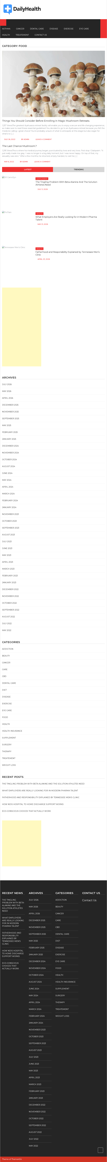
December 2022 (10, 589)
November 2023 (10, 514)
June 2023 (7, 548)
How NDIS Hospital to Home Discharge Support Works (33, 804)
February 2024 (10, 500)
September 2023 (10, 528)
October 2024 (9, 459)
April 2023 (7, 562)
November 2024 (10, 453)
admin (26, 139)
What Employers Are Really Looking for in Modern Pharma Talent (40, 790)
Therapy (6, 751)
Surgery (6, 744)
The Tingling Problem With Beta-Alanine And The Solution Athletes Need (43, 784)
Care (4, 669)
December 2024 (10, 446)
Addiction (7, 649)
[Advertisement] (21, 327)
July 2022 (7, 623)
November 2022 (10, 596)
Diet (4, 690)
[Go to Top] (100, 1150)
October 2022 (9, 603)
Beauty (6, 656)
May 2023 (6, 555)
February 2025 (10, 432)
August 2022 (8, 616)
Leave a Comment (44, 139)
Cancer (20, 29)
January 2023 (9, 582)
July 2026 (7, 384)
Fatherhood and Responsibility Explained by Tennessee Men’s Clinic (40, 797)
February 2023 (10, 575)
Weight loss (9, 765)
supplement (41, 179)
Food (5, 717)
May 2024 (6, 480)
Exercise (68, 29)
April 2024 (7, 487)
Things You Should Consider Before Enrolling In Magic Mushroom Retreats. (46, 120)
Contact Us (41, 35)
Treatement (22, 35)
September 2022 (10, 610)
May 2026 (6, 391)
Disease (54, 29)
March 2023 (8, 569)
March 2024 (8, 494)
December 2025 (10, 405)
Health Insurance (12, 731)
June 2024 (7, 473)
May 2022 (6, 630)
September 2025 (10, 418)
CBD (4, 676)
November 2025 (10, 412)
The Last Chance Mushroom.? (19, 146)
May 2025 (6, 425)
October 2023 (9, 521)
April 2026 (7, 398)
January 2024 (9, 507)
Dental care (37, 29)
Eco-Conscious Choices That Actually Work (26, 811)
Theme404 (16, 1159)
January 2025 (9, 439)
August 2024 (8, 466)
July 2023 (7, 541)
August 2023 (8, 535)
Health (39, 214)
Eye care (84, 29)
